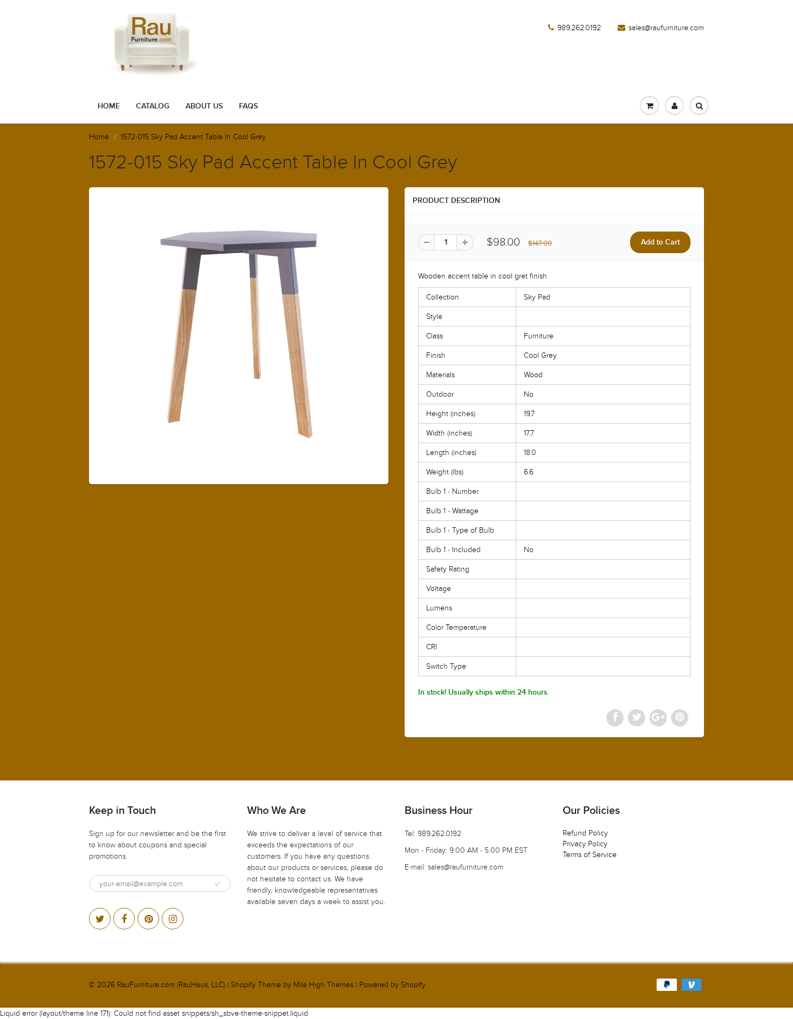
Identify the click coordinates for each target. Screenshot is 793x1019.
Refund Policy (585, 833)
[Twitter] (100, 918)
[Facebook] (124, 918)
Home (109, 106)
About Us (204, 106)
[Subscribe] (217, 884)
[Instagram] (172, 918)
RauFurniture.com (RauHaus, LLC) (171, 984)
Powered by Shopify (392, 984)
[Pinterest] (148, 918)
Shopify (243, 984)
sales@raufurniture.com (666, 27)
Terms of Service (590, 854)
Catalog (152, 106)
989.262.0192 (579, 27)
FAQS (248, 106)
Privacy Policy (585, 843)
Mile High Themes (323, 984)
